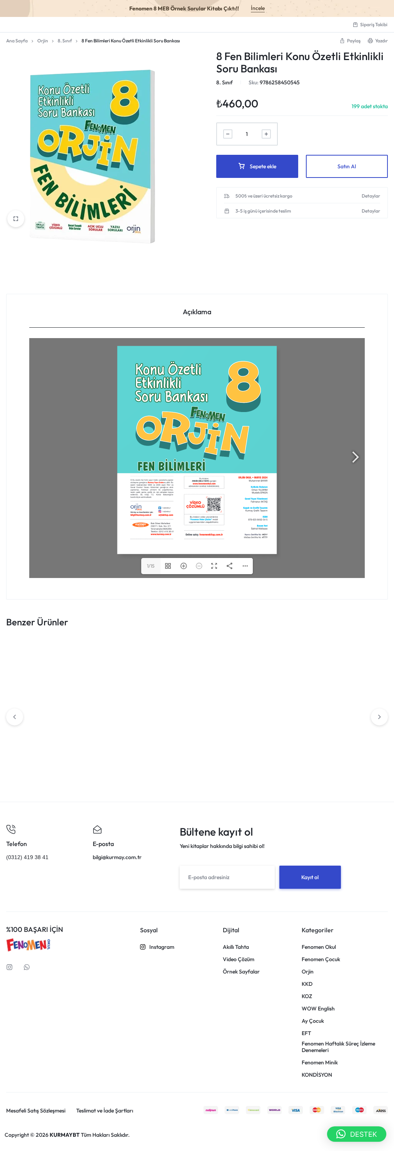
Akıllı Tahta (236, 947)
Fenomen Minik (320, 1062)
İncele (258, 8)
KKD (307, 984)
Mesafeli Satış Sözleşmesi (35, 1110)
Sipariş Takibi (373, 24)
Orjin (42, 41)
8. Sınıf (65, 41)
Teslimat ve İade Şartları (104, 1110)
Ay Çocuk (313, 1021)
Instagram (161, 947)
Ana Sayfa (17, 41)
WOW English (318, 1008)
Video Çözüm (238, 959)
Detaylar (371, 196)
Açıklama (197, 311)
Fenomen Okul (319, 947)
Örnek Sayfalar (241, 971)
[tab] (197, 311)
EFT (306, 1033)
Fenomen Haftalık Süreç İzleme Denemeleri (338, 1047)
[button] (356, 1134)
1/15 (151, 566)
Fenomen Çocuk (321, 959)
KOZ (307, 996)
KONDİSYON (317, 1075)
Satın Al (346, 166)
